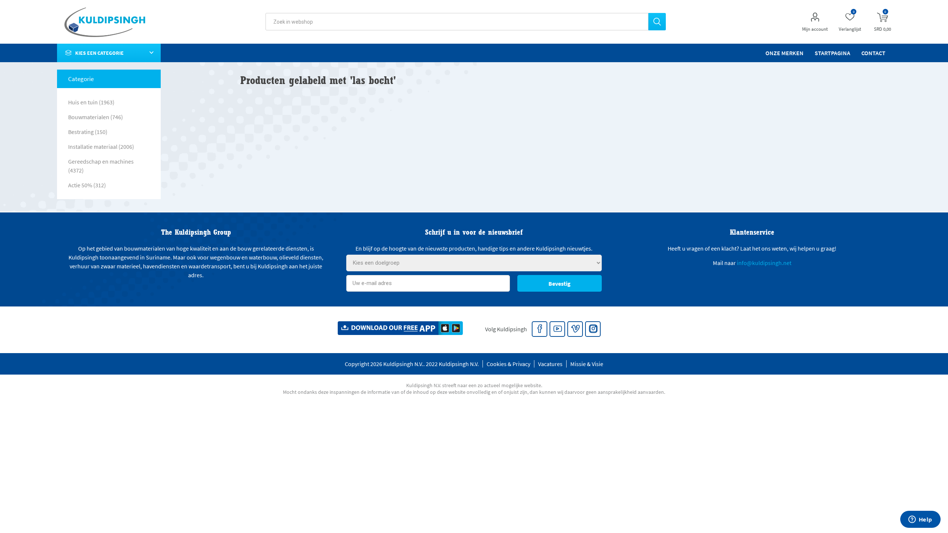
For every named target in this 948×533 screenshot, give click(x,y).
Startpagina (832, 53)
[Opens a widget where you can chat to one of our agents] (920, 520)
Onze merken (784, 53)
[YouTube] (557, 329)
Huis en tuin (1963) (91, 102)
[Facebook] (540, 329)
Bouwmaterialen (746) (95, 117)
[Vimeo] (575, 329)
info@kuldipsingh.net (764, 262)
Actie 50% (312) (87, 185)
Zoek (657, 21)
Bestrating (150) (87, 131)
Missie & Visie (586, 364)
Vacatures (550, 364)
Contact (873, 53)
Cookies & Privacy (508, 364)
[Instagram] (593, 329)
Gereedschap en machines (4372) (101, 166)
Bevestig (559, 283)
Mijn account (815, 29)
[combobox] (457, 21)
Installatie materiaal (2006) (101, 146)
